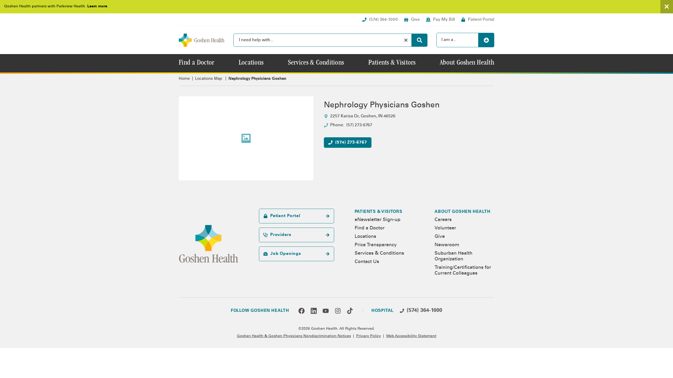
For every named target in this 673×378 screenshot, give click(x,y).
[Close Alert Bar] (666, 6)
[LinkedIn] (313, 311)
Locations (365, 236)
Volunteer (445, 228)
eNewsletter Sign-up (377, 220)
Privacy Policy (368, 336)
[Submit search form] (419, 40)
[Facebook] (301, 311)
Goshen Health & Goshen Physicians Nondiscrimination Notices (294, 336)
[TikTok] (350, 311)
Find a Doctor (370, 228)
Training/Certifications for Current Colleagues (463, 270)
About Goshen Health (462, 212)
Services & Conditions (379, 253)
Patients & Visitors (378, 212)
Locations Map (208, 79)
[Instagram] (338, 311)
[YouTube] (326, 311)
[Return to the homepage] (202, 40)
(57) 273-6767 (359, 125)
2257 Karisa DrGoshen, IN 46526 (362, 116)
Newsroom (447, 245)
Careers (443, 220)
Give (440, 236)
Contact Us (367, 262)
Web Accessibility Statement (411, 336)
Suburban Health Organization (453, 256)
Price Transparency (376, 245)
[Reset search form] (405, 40)
